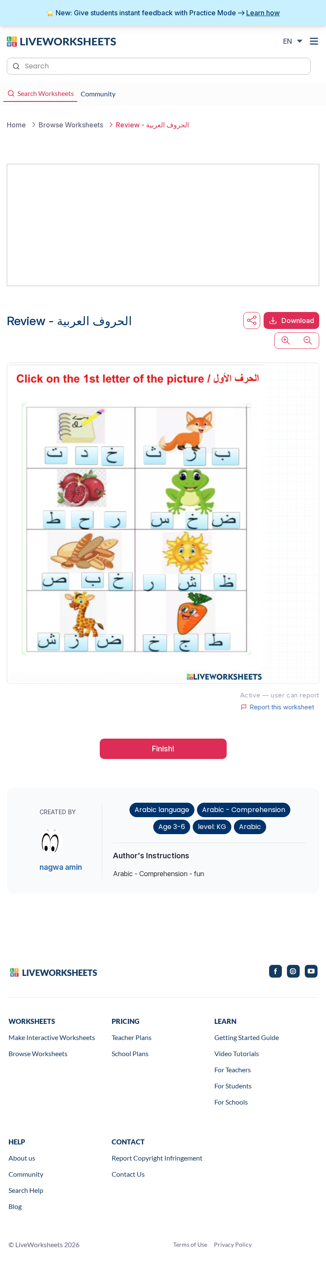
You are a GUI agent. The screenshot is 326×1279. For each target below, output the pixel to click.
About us (21, 1158)
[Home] (61, 41)
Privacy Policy (233, 1244)
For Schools (231, 1102)
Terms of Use (190, 1244)
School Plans (130, 1053)
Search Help (25, 1190)
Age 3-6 (171, 827)
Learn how (263, 12)
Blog (15, 1206)
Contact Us (128, 1174)
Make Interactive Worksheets (51, 1037)
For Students (233, 1086)
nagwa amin (60, 867)
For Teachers (232, 1069)
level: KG (212, 827)
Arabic (250, 827)
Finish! (163, 748)
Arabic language (162, 810)
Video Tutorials (236, 1053)
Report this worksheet (282, 707)
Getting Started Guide (246, 1037)
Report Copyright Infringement (157, 1158)
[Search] (17, 65)
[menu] (314, 41)
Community (25, 1174)
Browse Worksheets (37, 1053)
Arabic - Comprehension (243, 810)
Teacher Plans (132, 1037)
